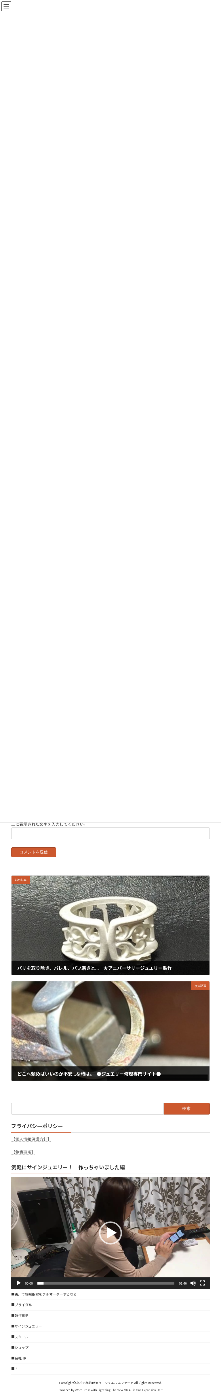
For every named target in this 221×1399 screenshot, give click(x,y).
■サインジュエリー (26, 1326)
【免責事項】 (23, 1152)
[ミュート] (193, 1283)
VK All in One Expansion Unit (143, 1390)
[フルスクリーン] (202, 1283)
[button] (110, 1233)
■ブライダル (21, 1305)
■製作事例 (19, 1315)
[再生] (19, 1283)
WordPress (82, 1390)
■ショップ (19, 1347)
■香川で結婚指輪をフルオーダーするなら (44, 1294)
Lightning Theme (109, 1390)
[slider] (105, 1283)
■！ (14, 1369)
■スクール (19, 1337)
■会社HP (18, 1358)
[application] (110, 1233)
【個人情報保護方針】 (31, 1139)
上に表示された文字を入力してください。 (49, 823)
